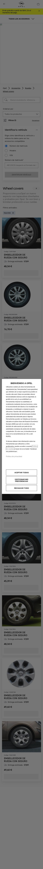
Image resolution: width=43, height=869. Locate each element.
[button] (21, 480)
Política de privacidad (14, 456)
